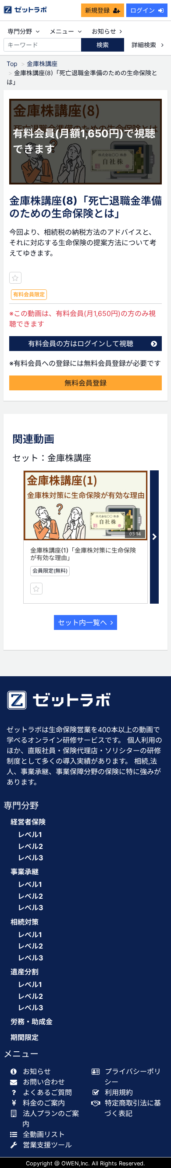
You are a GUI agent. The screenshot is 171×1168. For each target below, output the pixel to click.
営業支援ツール (47, 1144)
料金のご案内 (44, 1102)
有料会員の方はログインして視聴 (80, 343)
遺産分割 (25, 972)
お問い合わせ (44, 1082)
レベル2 (30, 846)
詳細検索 (145, 45)
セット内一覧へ (82, 622)
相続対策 (25, 922)
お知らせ (104, 31)
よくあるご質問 (47, 1092)
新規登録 (97, 10)
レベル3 (30, 857)
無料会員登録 (85, 383)
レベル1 (30, 834)
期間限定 (25, 1037)
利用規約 (119, 1092)
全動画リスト (44, 1134)
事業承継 (25, 872)
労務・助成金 (32, 1022)
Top (12, 63)
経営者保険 (28, 822)
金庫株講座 (42, 63)
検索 (102, 45)
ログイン (142, 10)
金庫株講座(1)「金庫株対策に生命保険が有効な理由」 (83, 553)
